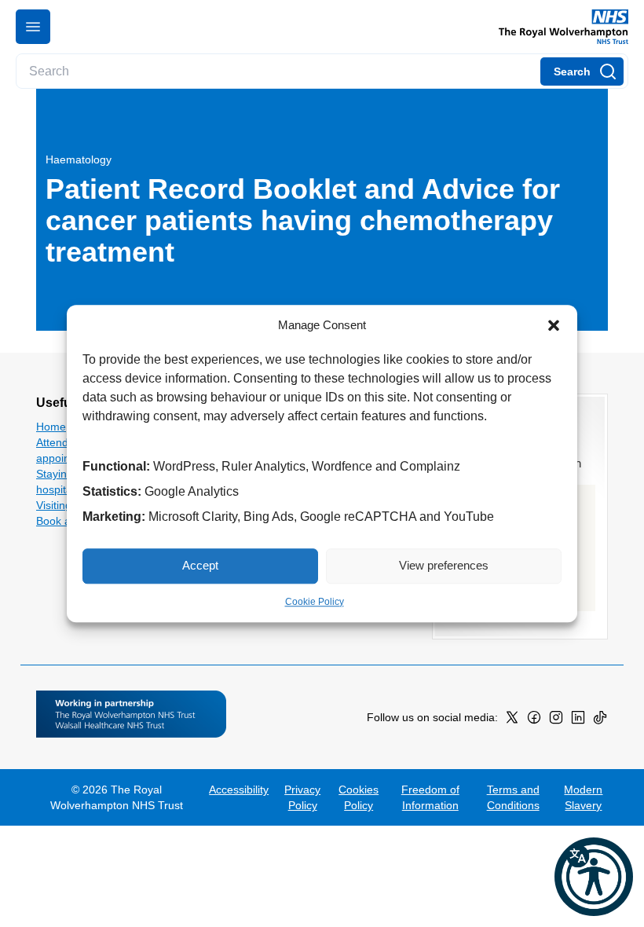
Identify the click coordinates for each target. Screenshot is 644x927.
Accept (200, 565)
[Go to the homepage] (557, 26)
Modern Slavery (583, 797)
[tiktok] (600, 720)
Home (51, 426)
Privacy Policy (302, 797)
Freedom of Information (430, 797)
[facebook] (534, 720)
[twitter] (512, 720)
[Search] (582, 71)
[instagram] (556, 720)
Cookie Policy (314, 601)
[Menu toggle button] (33, 26)
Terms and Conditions (513, 797)
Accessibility (239, 789)
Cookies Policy (358, 797)
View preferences (443, 565)
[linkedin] (578, 720)
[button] (554, 326)
